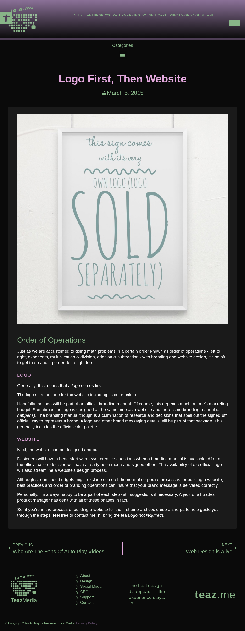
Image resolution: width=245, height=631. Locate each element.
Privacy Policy (86, 623)
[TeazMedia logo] (24, 585)
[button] (6, 18)
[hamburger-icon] (234, 23)
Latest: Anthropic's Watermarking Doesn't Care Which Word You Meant (143, 15)
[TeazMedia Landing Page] (21, 19)
